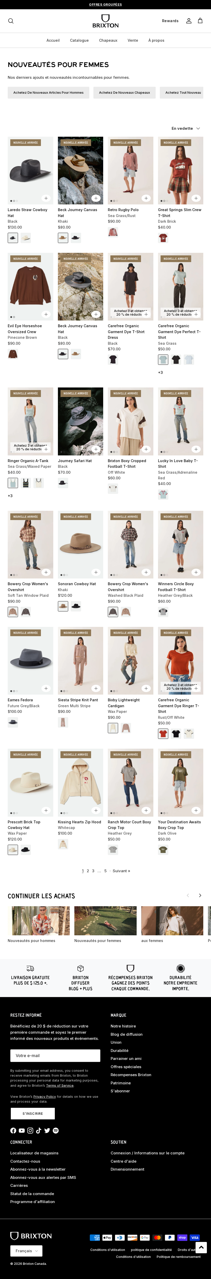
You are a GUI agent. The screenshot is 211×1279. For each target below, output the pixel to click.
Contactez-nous (25, 1161)
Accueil (53, 40)
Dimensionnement (127, 1169)
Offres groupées (105, 4)
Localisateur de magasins (34, 1153)
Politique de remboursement (179, 1257)
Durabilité (119, 1050)
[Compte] (188, 21)
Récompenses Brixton (131, 1074)
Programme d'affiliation (32, 1201)
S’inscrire (33, 1113)
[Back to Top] (201, 1247)
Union (116, 1042)
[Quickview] (46, 198)
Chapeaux (108, 40)
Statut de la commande (32, 1193)
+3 (160, 372)
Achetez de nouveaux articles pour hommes (48, 92)
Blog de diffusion (127, 1034)
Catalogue (79, 40)
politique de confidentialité (151, 1250)
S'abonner (120, 1090)
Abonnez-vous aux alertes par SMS (43, 1177)
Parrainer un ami (126, 1058)
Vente (133, 40)
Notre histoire (123, 1026)
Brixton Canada (34, 1264)
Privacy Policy (44, 1097)
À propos (156, 40)
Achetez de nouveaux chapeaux (124, 92)
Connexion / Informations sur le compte (147, 1153)
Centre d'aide (123, 1161)
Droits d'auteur (189, 1250)
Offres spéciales (126, 1066)
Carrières (19, 1185)
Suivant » (121, 870)
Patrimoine (121, 1083)
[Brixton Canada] (105, 21)
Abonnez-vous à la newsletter (38, 1169)
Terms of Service (60, 1085)
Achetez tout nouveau (183, 92)
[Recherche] (11, 21)
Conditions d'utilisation (107, 1250)
